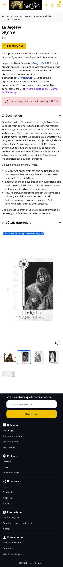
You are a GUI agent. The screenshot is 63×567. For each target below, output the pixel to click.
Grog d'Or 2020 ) (42, 63)
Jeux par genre (10, 441)
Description (14, 115)
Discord (6, 486)
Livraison (7, 461)
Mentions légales (11, 517)
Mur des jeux (9, 430)
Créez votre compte (13, 554)
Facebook (7, 492)
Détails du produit (18, 222)
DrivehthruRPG (26, 77)
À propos (7, 528)
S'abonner (31, 414)
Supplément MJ (14, 46)
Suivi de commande (12, 542)
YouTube (7, 503)
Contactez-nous (11, 472)
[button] (46, 5)
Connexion (8, 548)
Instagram (7, 497)
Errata (6, 467)
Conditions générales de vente (18, 523)
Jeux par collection (12, 436)
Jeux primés (9, 447)
